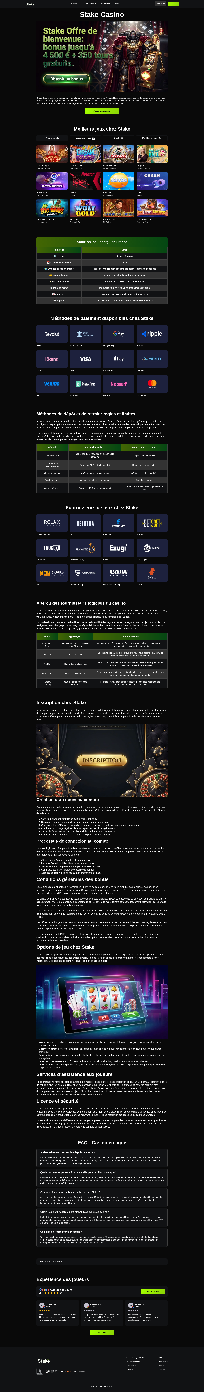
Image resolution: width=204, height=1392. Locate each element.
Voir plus (102, 1332)
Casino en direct (83, 138)
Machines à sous (149, 138)
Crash (116, 138)
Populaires (50, 138)
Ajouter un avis (153, 1291)
